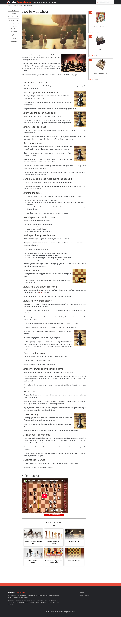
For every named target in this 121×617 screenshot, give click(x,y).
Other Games (13, 41)
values (41, 292)
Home (9, 5)
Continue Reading (54, 515)
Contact (82, 592)
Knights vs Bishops (14, 27)
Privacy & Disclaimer (85, 595)
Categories (46, 2)
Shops (54, 2)
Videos (14, 38)
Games (39, 2)
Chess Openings (13, 20)
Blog (34, 2)
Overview (13, 13)
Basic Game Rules (13, 17)
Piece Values (13, 31)
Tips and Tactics (14, 23)
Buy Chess (14, 35)
